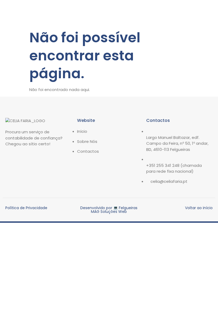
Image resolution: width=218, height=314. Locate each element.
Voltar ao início (199, 207)
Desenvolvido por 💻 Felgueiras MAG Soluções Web (108, 209)
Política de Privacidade (26, 207)
